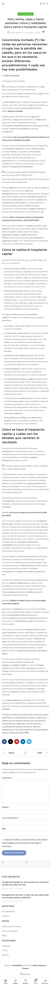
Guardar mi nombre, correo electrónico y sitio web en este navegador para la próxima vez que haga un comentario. (25, 842)
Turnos (5, 950)
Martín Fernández (12, 75)
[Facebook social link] (40, 4)
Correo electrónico (10, 818)
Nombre (6, 807)
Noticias (5, 955)
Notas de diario (25, 14)
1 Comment (18, 888)
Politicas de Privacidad (11, 926)
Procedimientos (8, 911)
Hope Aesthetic (17, 32)
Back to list (25, 752)
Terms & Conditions (10, 931)
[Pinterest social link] (16, 741)
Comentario (7, 778)
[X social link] (10, 741)
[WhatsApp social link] (47, 4)
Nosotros (6, 916)
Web (4, 828)
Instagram (6, 946)
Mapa (4, 935)
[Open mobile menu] (3, 3)
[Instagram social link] (44, 4)
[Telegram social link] (29, 741)
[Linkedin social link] (22, 741)
